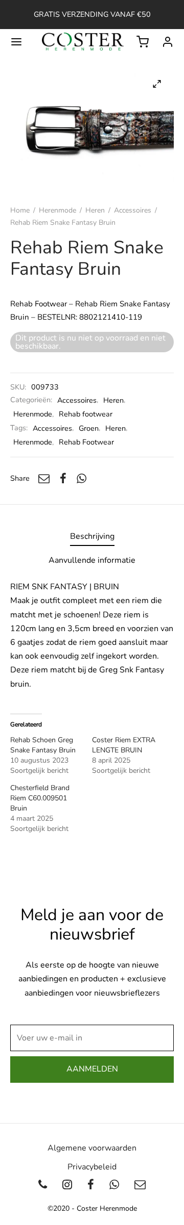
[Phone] (43, 1185)
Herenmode (57, 210)
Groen (89, 428)
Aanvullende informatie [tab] (92, 560)
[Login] (168, 42)
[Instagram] (67, 1185)
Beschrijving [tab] (92, 536)
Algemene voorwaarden (92, 1148)
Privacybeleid (92, 1166)
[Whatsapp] (81, 478)
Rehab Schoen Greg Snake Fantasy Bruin (43, 745)
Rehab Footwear (86, 442)
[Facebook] (63, 478)
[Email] (44, 478)
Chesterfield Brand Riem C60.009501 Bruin (40, 798)
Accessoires (132, 210)
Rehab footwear (85, 414)
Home (20, 210)
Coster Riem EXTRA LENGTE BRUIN (123, 745)
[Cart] (142, 42)
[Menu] (16, 42)
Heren (95, 210)
